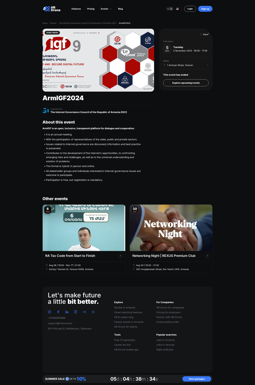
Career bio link (122, 344)
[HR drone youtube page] (93, 311)
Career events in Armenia (128, 322)
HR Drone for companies (170, 307)
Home (45, 23)
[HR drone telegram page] (84, 311)
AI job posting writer (167, 322)
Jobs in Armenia (165, 340)
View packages (197, 379)
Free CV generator (124, 340)
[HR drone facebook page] (58, 311)
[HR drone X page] (75, 311)
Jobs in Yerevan (165, 344)
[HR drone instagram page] (49, 311)
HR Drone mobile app (126, 349)
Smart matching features (128, 312)
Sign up (205, 8)
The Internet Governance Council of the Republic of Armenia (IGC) (87, 23)
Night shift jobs (164, 349)
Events (53, 23)
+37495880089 (56, 318)
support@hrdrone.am (60, 323)
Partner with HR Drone (169, 317)
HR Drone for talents (125, 326)
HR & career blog (123, 317)
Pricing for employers (168, 312)
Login (190, 9)
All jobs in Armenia (124, 307)
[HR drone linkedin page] (67, 311)
